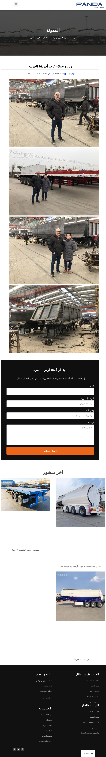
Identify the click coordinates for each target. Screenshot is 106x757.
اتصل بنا (49, 730)
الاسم (91, 386)
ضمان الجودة (47, 725)
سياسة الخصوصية (45, 741)
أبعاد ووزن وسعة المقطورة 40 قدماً (25, 550)
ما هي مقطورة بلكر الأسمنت (80, 659)
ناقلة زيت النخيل (92, 696)
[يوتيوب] (18, 749)
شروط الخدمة (47, 736)
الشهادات (49, 720)
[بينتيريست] (14, 749)
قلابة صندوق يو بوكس (44, 680)
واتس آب (90, 410)
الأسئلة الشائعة (46, 715)
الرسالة (91, 422)
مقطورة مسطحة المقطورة (89, 733)
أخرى (47, 698)
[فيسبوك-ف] (22, 749)
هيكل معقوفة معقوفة (91, 722)
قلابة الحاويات (94, 711)
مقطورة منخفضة (46, 691)
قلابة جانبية (48, 686)
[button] (16, 4)
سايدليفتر (95, 727)
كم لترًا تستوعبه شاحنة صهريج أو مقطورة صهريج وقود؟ (80, 566)
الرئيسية (74, 37)
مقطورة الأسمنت (92, 680)
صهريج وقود (94, 691)
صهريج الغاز (94, 702)
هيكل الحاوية (94, 717)
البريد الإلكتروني (87, 398)
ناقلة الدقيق (94, 686)
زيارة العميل (63, 37)
